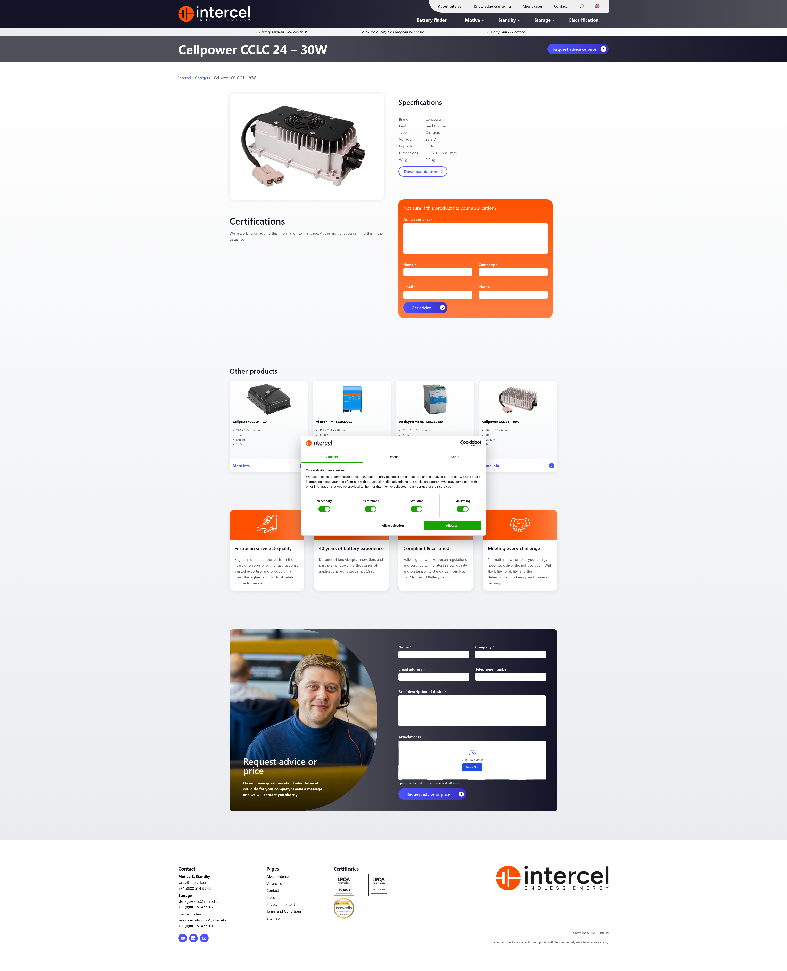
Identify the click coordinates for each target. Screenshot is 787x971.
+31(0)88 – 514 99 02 (195, 907)
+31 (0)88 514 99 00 (195, 888)
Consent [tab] (332, 457)
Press (270, 897)
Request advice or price (574, 49)
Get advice (421, 307)
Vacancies (274, 883)
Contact (272, 890)
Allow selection (393, 525)
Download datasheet (423, 171)
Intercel (184, 77)
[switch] (370, 509)
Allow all (452, 525)
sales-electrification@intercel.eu (203, 919)
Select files (472, 767)
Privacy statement (280, 904)
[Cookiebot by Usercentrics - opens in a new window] (463, 443)
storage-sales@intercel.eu (198, 901)
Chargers (202, 77)
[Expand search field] (582, 6)
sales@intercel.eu (192, 882)
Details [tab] (394, 457)
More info (241, 467)
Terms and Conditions (284, 911)
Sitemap (273, 918)
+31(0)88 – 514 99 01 (195, 925)
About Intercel (277, 876)
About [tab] (454, 457)
